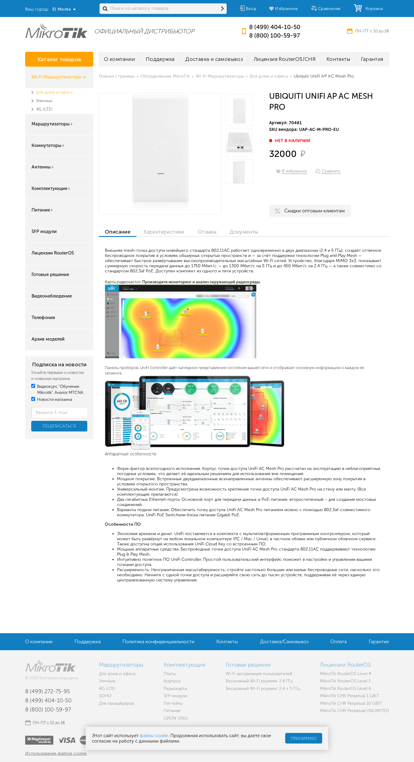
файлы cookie (154, 735)
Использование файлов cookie (56, 753)
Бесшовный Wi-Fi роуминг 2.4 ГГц (259, 681)
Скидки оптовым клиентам (314, 211)
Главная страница (117, 76)
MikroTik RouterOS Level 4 (345, 673)
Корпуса (172, 681)
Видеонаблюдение (52, 296)
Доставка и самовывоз (214, 59)
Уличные (44, 100)
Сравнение (329, 8)
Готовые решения (50, 274)
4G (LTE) (44, 109)
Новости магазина (54, 399)
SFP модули (44, 231)
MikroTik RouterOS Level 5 (345, 681)
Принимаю (304, 738)
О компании (119, 59)
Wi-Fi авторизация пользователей (259, 673)
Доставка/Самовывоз (284, 641)
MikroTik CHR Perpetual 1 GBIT (349, 695)
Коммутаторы (47, 145)
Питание (41, 210)
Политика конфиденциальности (158, 641)
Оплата (338, 641)
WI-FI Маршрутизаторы (57, 77)
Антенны (41, 167)
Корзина (373, 8)
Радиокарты (175, 688)
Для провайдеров (116, 703)
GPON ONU (176, 718)
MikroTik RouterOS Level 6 (345, 688)
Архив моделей (48, 339)
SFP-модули (175, 695)
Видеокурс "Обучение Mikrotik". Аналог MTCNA (59, 389)
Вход (251, 8)
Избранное (286, 8)
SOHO (105, 695)
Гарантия (372, 59)
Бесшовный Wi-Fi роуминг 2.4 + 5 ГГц (263, 688)
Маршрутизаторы (51, 124)
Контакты (338, 59)
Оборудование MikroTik (165, 76)
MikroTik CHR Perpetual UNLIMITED (354, 710)
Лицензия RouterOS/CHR (285, 59)
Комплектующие (49, 188)
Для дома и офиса (54, 92)
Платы (170, 673)
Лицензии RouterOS (53, 253)
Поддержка (160, 59)
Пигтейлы (173, 703)
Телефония (43, 317)
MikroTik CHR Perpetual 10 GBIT (351, 703)
